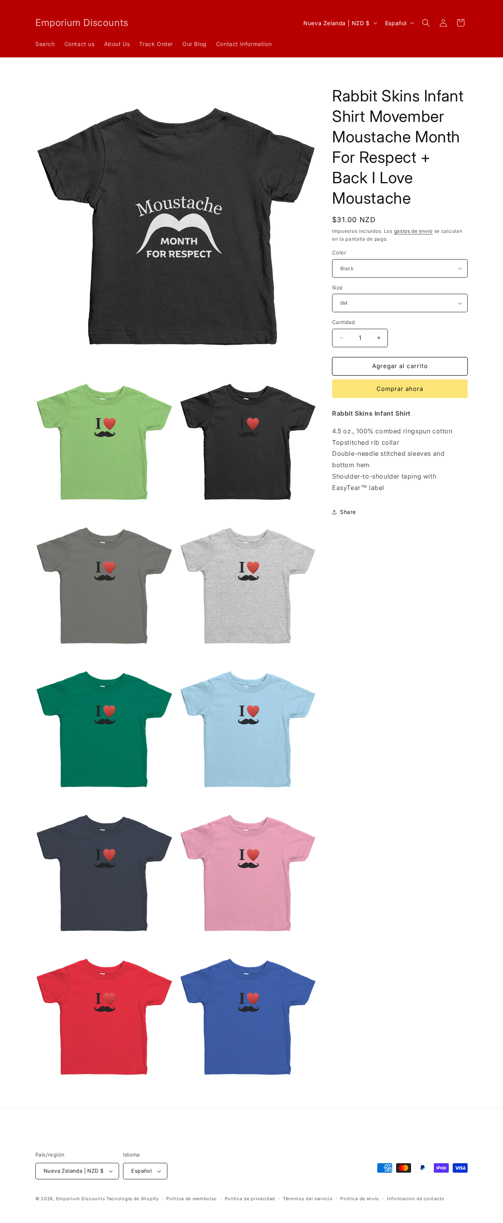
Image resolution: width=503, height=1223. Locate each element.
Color (339, 252)
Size (337, 287)
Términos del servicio (308, 1198)
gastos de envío (413, 231)
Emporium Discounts (80, 1198)
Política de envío (359, 1198)
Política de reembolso (191, 1198)
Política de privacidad (250, 1198)
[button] (426, 22)
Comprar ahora (399, 388)
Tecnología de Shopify (132, 1198)
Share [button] (348, 511)
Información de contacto (415, 1198)
